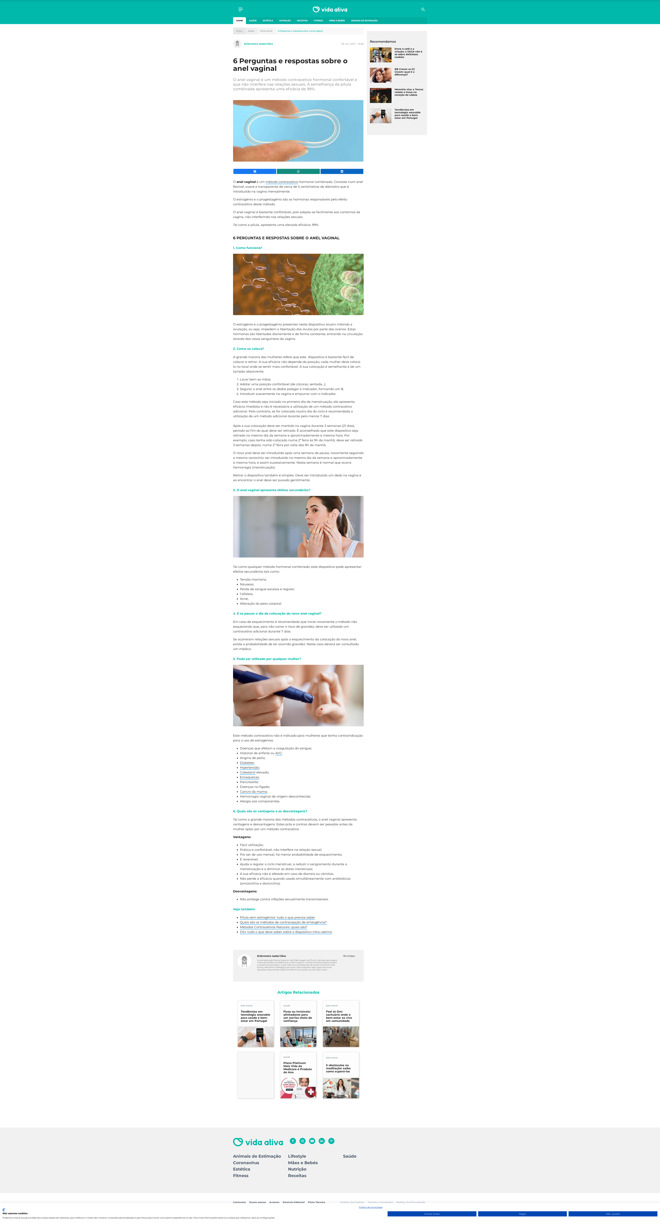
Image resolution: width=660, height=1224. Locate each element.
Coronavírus (246, 1162)
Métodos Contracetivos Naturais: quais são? (273, 927)
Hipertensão (249, 767)
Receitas (302, 20)
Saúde (253, 20)
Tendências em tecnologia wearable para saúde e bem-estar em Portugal (255, 1016)
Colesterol (247, 772)
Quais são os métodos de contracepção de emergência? (283, 922)
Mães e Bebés (337, 20)
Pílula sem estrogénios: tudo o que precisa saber (277, 917)
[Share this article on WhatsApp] (298, 171)
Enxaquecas (249, 777)
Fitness (318, 20)
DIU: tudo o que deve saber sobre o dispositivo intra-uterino (286, 932)
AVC (278, 753)
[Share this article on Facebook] (254, 171)
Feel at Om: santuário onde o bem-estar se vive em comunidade (339, 1016)
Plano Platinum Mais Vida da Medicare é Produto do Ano (297, 1068)
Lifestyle (297, 1156)
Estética (268, 20)
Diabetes (247, 763)
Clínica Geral (266, 31)
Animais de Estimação (364, 20)
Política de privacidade (370, 1207)
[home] (330, 9)
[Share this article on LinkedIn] (342, 171)
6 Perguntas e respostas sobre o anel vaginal (300, 31)
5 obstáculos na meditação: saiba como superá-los (338, 1068)
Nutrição (285, 20)
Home (239, 20)
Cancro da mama (253, 792)
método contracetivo (282, 182)
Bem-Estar (246, 1006)
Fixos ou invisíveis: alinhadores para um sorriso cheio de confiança (297, 1016)
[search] (423, 9)
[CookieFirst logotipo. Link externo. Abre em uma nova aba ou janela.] (4, 1209)
